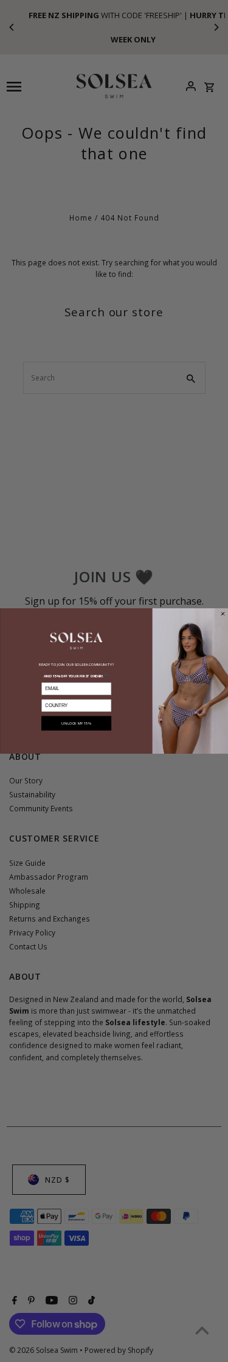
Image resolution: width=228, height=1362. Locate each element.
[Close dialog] (222, 613)
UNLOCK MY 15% (76, 723)
